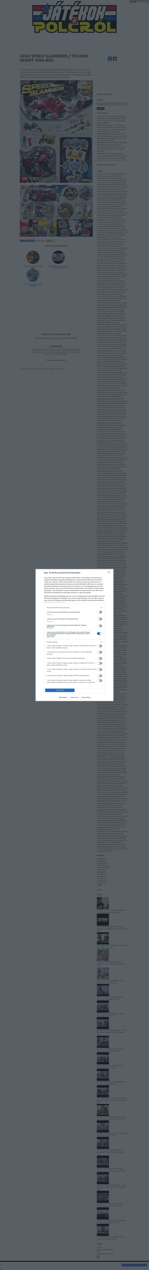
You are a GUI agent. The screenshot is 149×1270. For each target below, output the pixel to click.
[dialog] (74, 635)
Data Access (74, 697)
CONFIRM (60, 690)
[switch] (99, 612)
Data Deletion (63, 697)
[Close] (109, 573)
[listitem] (74, 608)
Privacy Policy (86, 697)
